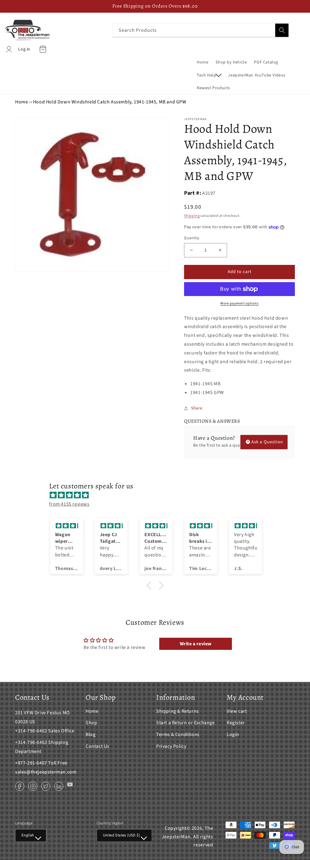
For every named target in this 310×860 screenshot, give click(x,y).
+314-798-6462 (31, 731)
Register (236, 722)
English (27, 835)
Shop (91, 722)
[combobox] (200, 30)
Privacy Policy (171, 746)
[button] (208, 75)
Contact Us (97, 746)
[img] (158, 495)
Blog (90, 734)
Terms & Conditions (178, 734)
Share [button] (196, 408)
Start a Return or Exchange (185, 722)
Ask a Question (267, 442)
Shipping (192, 215)
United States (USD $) (121, 835)
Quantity (191, 238)
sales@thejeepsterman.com (45, 772)
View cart (237, 711)
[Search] (282, 30)
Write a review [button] (196, 643)
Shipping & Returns (177, 711)
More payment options (239, 303)
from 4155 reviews (69, 504)
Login (233, 734)
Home (21, 102)
